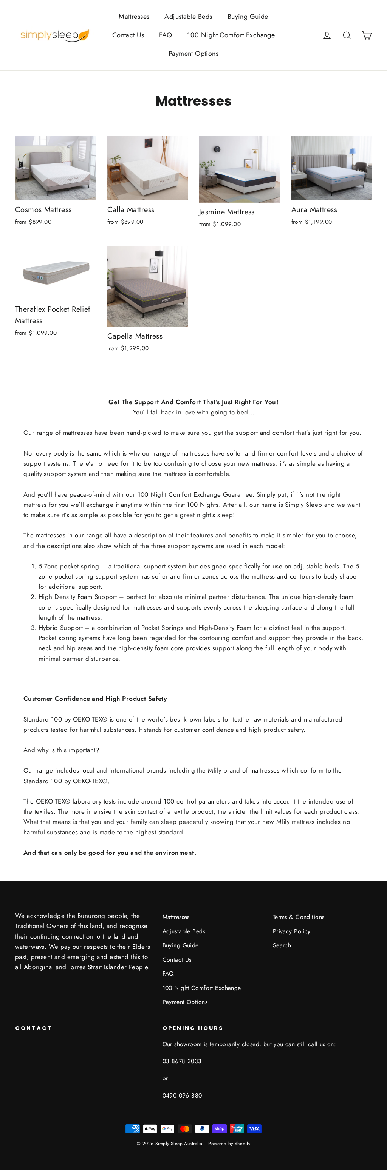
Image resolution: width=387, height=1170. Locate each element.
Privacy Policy (292, 931)
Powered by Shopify (229, 1143)
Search (282, 945)
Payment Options (193, 53)
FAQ (165, 35)
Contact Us (128, 35)
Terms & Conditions (299, 917)
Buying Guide (248, 17)
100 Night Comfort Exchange (231, 35)
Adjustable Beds (188, 17)
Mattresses (134, 17)
